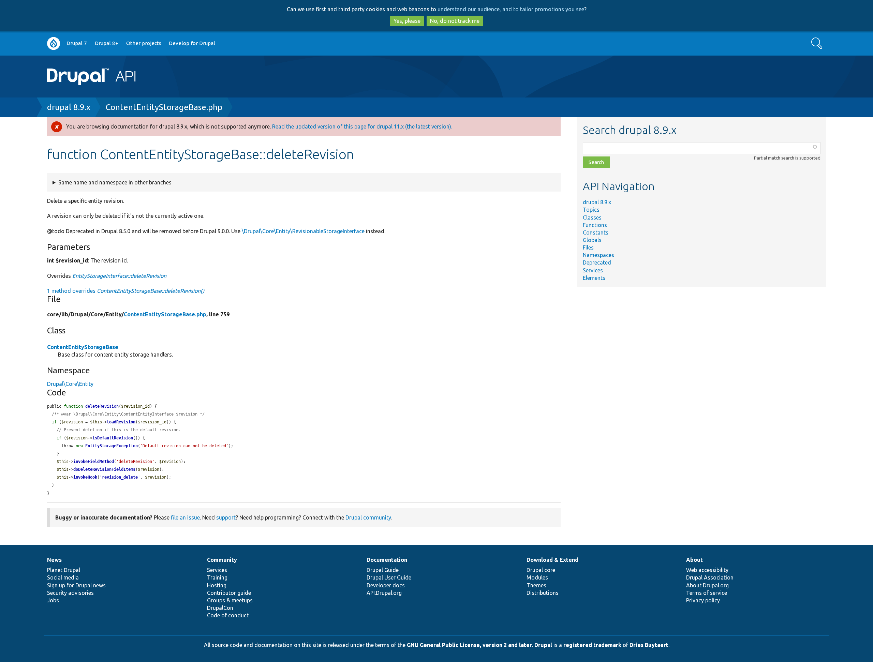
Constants (595, 232)
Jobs (53, 600)
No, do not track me (454, 21)
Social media (63, 577)
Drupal (543, 645)
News (54, 560)
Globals (592, 240)
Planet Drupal (63, 570)
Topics (591, 210)
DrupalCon (220, 608)
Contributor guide (229, 593)
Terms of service (706, 593)
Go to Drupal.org (53, 43)
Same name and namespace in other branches (115, 182)
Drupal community (368, 517)
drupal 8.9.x (68, 107)
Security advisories (70, 593)
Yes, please (407, 21)
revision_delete (120, 477)
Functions (595, 225)
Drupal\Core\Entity (70, 384)
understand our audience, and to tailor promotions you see (511, 9)
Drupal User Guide (389, 577)
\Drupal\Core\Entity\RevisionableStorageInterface (303, 231)
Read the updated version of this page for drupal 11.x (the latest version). (362, 126)
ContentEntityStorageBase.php (164, 107)
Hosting (216, 585)
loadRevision (121, 422)
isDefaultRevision (112, 438)
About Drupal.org (707, 585)
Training (217, 577)
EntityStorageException (111, 445)
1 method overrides (125, 291)
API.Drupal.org (384, 593)
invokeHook (85, 477)
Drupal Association (710, 577)
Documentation (387, 560)
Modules (537, 577)
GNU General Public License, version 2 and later (469, 645)
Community (222, 560)
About (694, 560)
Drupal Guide (383, 570)
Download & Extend (552, 560)
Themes (536, 585)
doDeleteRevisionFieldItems (104, 469)
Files (588, 247)
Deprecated (597, 262)
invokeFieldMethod (93, 461)
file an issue (185, 517)
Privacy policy (703, 600)
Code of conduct (228, 615)
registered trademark (592, 645)
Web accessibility (707, 570)
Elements (594, 278)
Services (593, 270)
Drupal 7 (76, 43)
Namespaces (598, 255)
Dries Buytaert (649, 645)
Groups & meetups (230, 600)
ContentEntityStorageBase (82, 347)
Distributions (543, 593)
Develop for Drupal (192, 43)
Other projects (143, 43)
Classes (592, 217)
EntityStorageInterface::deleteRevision (119, 276)
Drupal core (541, 570)
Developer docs (386, 585)
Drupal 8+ (106, 43)
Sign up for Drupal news (76, 585)
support (226, 517)
